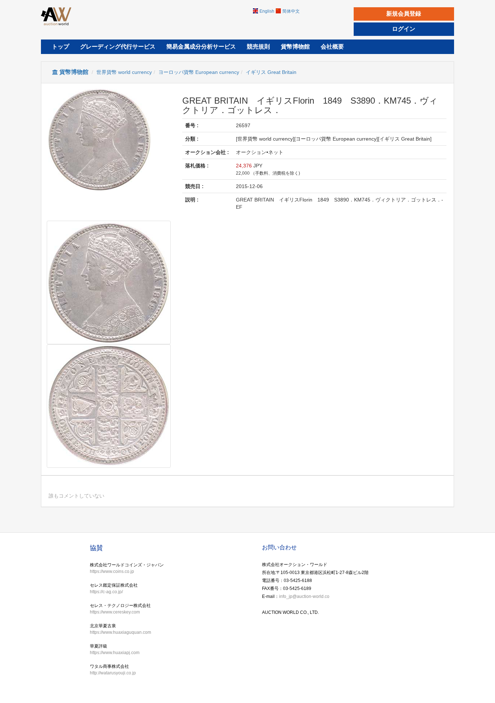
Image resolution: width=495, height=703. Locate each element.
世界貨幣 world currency (124, 72)
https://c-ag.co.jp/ (106, 591)
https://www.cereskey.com (115, 612)
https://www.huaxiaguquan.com (120, 632)
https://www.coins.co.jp (112, 571)
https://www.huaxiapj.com (115, 652)
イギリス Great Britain (271, 72)
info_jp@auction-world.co (304, 596)
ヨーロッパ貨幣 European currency (198, 72)
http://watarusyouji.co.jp (113, 672)
